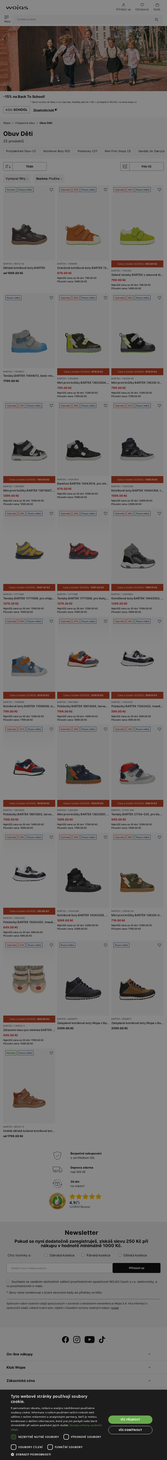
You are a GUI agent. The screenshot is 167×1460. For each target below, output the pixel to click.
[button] (57, 1454)
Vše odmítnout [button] (130, 1430)
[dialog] (83, 730)
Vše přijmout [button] (130, 1419)
